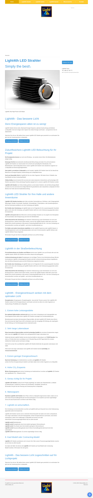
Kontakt (81, 1)
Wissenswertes (68, 1)
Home (12, 1)
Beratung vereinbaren (11, 141)
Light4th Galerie (40, 1)
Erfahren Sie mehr (24, 141)
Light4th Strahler (26, 1)
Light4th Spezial (53, 1)
